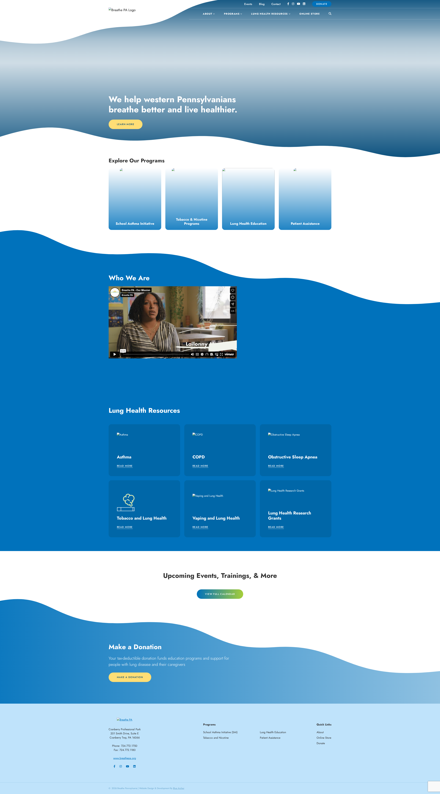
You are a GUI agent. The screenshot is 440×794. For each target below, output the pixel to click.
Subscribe (220, 436)
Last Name (178, 400)
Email (174, 367)
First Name (178, 384)
